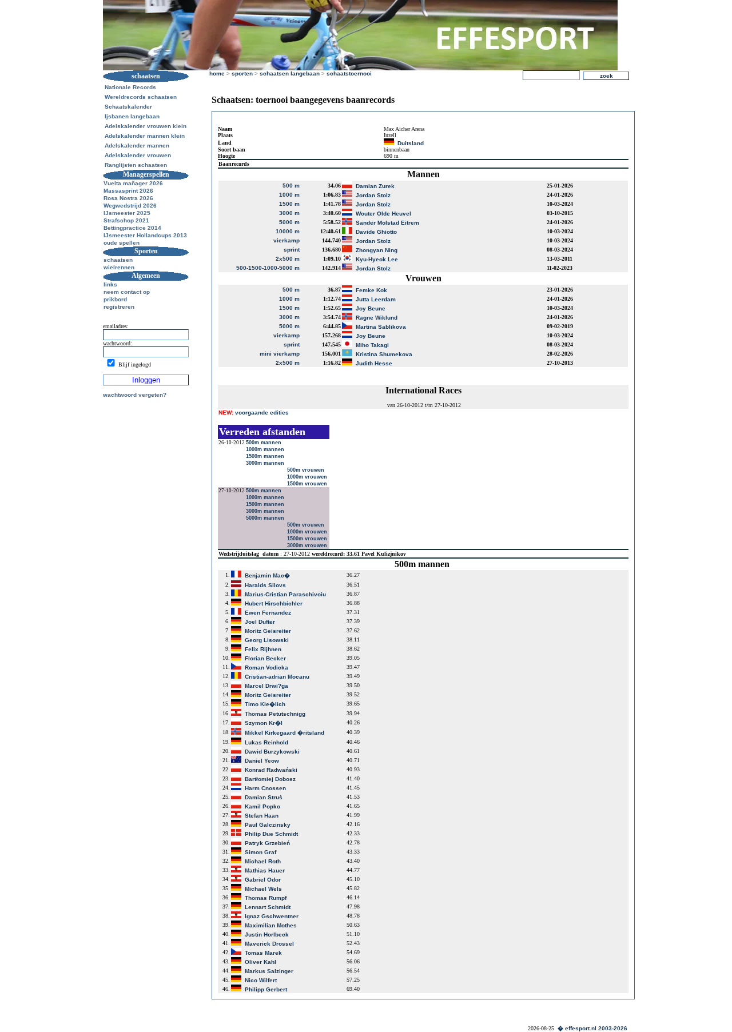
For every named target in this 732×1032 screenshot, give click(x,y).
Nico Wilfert (261, 980)
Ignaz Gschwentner (272, 916)
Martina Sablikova (381, 327)
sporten (242, 73)
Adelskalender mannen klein (145, 136)
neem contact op (127, 292)
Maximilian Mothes (271, 925)
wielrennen (119, 267)
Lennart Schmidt (268, 907)
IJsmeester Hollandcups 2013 (145, 235)
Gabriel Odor (263, 879)
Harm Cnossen (265, 788)
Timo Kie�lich (265, 704)
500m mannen (264, 442)
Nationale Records (130, 87)
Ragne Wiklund (376, 317)
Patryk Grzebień (267, 843)
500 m (291, 185)
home (217, 73)
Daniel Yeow (262, 761)
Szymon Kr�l (264, 723)
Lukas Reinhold (266, 742)
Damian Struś (264, 797)
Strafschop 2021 (126, 220)
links (110, 284)
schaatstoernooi (349, 73)
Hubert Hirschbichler (274, 603)
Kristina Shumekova (384, 354)
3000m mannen (266, 463)
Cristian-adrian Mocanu (277, 677)
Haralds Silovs (265, 585)
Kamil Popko (262, 806)
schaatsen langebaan (290, 73)
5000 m (289, 222)
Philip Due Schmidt (271, 834)
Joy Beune (370, 308)
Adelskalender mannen (137, 145)
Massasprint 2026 (128, 191)
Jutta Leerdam (376, 299)
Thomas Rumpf (266, 898)
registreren (119, 307)
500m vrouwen (306, 470)
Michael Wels (263, 889)
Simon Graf (260, 852)
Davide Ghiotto (376, 232)
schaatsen (118, 260)
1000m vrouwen (308, 477)
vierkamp (286, 240)
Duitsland (410, 143)
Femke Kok (371, 290)
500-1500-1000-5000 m (268, 268)
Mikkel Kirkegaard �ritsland (284, 733)
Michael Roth (263, 861)
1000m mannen (266, 449)
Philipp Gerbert (266, 989)
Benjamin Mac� (267, 575)
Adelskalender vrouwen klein (145, 126)
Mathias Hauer (265, 870)
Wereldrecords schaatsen (141, 97)
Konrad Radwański (271, 770)
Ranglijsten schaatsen (136, 165)
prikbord (115, 299)
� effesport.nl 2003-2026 (592, 1028)
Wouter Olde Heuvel (383, 213)
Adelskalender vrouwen (138, 155)
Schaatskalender (128, 106)
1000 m (289, 195)
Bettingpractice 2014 (132, 228)
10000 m (288, 231)
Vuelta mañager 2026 (133, 183)
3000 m (289, 213)
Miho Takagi (372, 345)
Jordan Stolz (373, 195)
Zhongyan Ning (376, 250)
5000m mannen (266, 518)
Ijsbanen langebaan (132, 116)
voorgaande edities (253, 412)
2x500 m (288, 259)
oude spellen (122, 243)
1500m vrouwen (308, 484)
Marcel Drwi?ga (266, 686)
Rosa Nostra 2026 (128, 198)
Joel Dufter (260, 622)
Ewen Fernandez (268, 612)
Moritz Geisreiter (268, 631)
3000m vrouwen (308, 545)
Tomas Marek (263, 953)
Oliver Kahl (260, 962)
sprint (292, 249)
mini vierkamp (280, 353)
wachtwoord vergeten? (134, 395)
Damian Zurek (375, 186)
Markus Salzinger (269, 971)
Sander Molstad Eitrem (387, 223)
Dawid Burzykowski (272, 751)
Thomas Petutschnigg (275, 714)
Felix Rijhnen (263, 649)
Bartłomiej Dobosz (270, 779)
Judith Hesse (374, 363)
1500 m (289, 204)
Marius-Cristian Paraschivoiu (285, 594)
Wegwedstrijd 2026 (130, 205)
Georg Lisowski (267, 640)
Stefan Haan (262, 815)
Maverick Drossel (269, 944)
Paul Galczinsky (268, 825)
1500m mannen (266, 456)
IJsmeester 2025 (127, 213)
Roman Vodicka (266, 667)
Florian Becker (265, 658)
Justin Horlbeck (267, 934)
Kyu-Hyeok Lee (377, 259)
